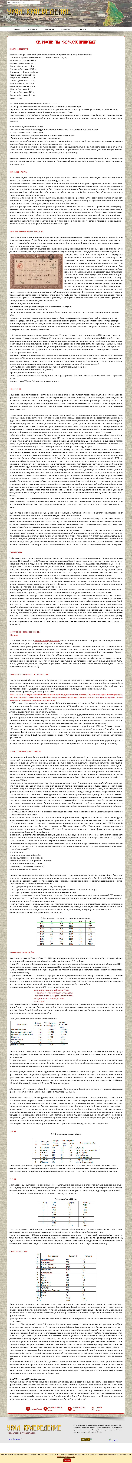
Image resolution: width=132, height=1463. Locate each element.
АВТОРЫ (83, 29)
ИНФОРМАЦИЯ (66, 29)
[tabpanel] (65, 107)
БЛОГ (99, 29)
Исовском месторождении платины (47, 640)
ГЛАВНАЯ (16, 29)
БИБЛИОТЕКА (49, 29)
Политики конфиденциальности (66, 1457)
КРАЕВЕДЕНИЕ (33, 29)
